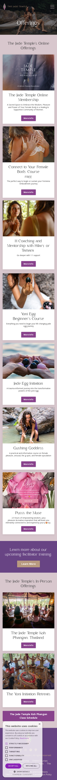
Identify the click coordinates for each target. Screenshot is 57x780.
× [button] (39, 724)
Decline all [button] (31, 766)
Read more (24, 738)
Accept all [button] (13, 766)
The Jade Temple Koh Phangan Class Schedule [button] (28, 716)
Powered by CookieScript (23, 774)
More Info (28, 118)
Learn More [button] (28, 563)
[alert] (22, 749)
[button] (22, 771)
